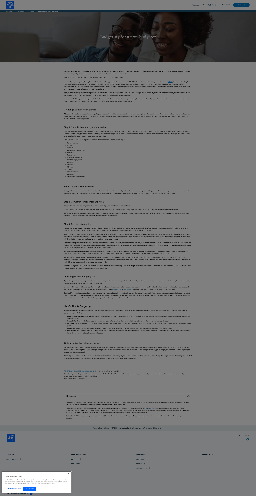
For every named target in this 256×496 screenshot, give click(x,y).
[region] (37, 482)
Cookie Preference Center (13, 488)
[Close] (68, 473)
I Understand (30, 488)
